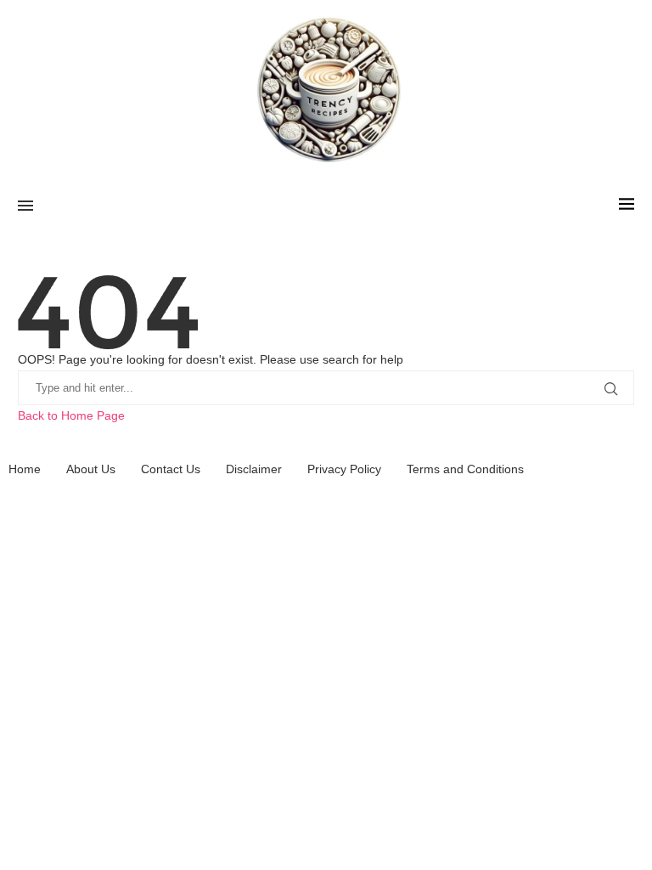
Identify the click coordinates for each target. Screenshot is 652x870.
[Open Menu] (25, 205)
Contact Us (170, 469)
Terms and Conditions (465, 469)
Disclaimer (254, 469)
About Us (90, 469)
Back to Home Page (71, 415)
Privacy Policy (344, 469)
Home (24, 469)
